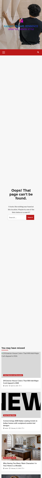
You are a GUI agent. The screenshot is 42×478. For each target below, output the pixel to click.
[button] (3, 52)
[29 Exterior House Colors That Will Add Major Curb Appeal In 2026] (21, 365)
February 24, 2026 (16, 428)
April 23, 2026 (14, 385)
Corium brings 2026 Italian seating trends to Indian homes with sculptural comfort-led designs (20, 423)
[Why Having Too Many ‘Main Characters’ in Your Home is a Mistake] (21, 447)
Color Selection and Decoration (13, 375)
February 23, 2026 (16, 468)
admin (6, 385)
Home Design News (9, 415)
